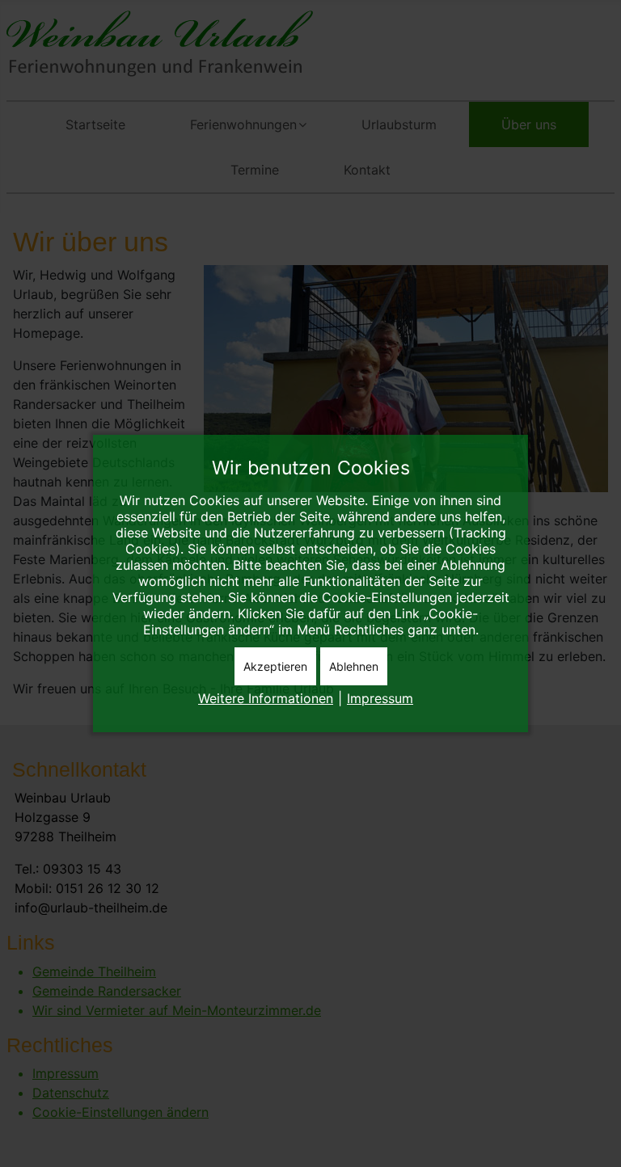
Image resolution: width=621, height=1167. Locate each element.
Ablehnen (353, 666)
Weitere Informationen (265, 698)
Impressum (380, 698)
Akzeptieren (275, 666)
